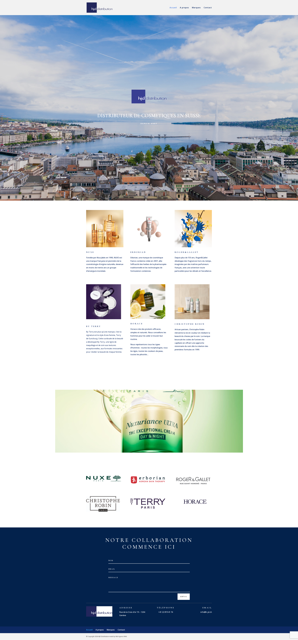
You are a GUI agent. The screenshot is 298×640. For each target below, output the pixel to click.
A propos (184, 8)
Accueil (173, 8)
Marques (196, 8)
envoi (183, 597)
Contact (208, 8)
